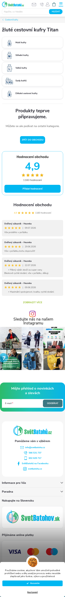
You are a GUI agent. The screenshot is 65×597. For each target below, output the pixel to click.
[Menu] (61, 4)
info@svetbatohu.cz (35, 447)
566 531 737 (35, 452)
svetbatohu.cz (35, 468)
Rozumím (34, 583)
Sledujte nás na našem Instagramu (33, 321)
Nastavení (32, 592)
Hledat (56, 11)
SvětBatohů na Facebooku (35, 463)
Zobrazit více (32, 302)
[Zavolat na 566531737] (42, 4)
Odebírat (52, 403)
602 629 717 (35, 458)
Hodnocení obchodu (32, 205)
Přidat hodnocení (32, 188)
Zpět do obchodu (32, 139)
